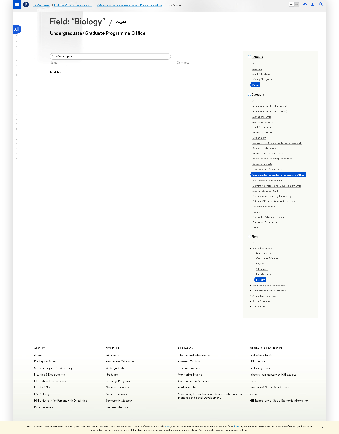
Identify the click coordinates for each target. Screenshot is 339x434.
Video (253, 394)
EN (296, 4)
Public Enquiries (43, 407)
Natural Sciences (262, 248)
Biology (260, 279)
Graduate (112, 374)
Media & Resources (266, 348)
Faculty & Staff (43, 387)
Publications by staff (262, 355)
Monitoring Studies (190, 374)
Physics (260, 263)
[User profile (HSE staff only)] (313, 4)
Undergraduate (115, 368)
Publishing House (260, 368)
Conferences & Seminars (193, 381)
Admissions (112, 355)
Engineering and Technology (268, 285)
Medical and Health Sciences (269, 290)
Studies (112, 348)
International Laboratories (194, 355)
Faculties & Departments (49, 374)
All (16, 29)
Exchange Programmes (119, 381)
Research (186, 348)
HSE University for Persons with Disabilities (60, 400)
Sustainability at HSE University (53, 368)
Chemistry (262, 268)
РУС (291, 4)
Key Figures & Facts (46, 361)
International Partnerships (50, 381)
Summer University (117, 387)
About (39, 348)
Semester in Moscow (119, 400)
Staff (121, 23)
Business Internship (117, 407)
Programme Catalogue (120, 361)
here (167, 426)
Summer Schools (116, 394)
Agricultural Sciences (264, 296)
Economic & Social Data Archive (269, 387)
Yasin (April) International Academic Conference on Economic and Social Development (210, 395)
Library (254, 381)
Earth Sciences (264, 274)
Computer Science (267, 258)
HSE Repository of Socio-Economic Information (279, 400)
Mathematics (263, 253)
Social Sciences (261, 301)
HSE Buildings (42, 394)
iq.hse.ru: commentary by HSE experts (273, 374)
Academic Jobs (187, 387)
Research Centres (189, 361)
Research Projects (189, 368)
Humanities (258, 306)
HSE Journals (257, 361)
